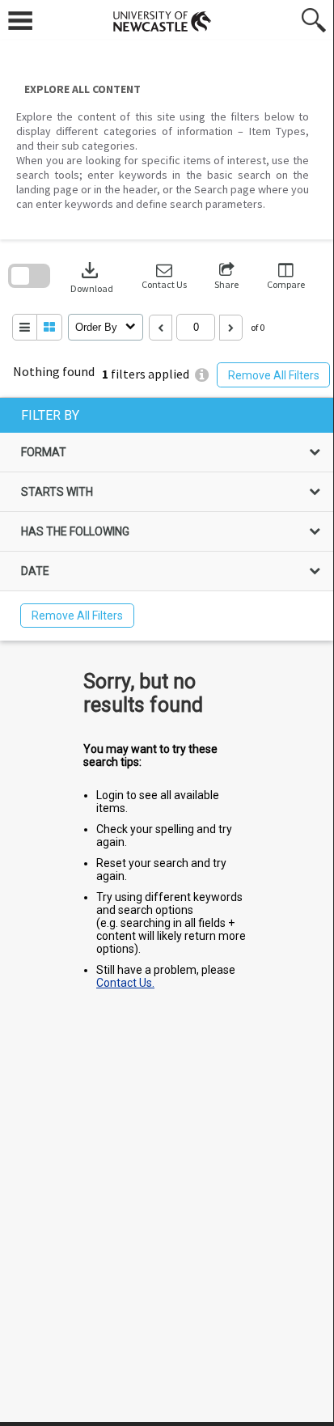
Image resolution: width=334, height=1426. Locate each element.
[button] (164, 276)
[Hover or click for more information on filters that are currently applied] (202, 374)
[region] (166, 519)
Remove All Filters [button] (273, 375)
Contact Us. (125, 982)
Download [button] (91, 276)
